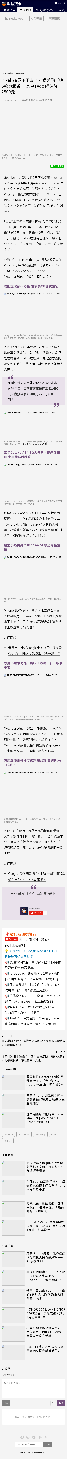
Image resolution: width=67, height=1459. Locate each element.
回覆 (61, 1403)
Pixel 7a (8, 1134)
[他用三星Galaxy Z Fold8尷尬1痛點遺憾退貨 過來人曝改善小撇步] (13, 1296)
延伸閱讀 (7, 1155)
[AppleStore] (45, 1437)
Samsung (40, 1134)
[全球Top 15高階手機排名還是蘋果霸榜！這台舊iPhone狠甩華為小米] (13, 1187)
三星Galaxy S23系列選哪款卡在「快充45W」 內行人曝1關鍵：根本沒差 (45, 1226)
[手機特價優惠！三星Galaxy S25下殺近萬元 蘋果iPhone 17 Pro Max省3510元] (13, 1278)
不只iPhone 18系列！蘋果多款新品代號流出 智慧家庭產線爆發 (45, 1099)
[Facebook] (21, 1437)
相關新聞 (7, 1245)
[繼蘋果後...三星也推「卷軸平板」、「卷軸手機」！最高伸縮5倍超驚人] (13, 1209)
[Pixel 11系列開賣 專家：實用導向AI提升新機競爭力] (13, 1352)
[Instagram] (27, 1437)
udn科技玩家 (7, 73)
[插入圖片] (53, 1403)
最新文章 (9, 10)
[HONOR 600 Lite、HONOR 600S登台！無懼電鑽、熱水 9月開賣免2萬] (13, 1315)
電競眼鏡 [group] (54, 18)
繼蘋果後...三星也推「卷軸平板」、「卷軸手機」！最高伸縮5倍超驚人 (45, 1207)
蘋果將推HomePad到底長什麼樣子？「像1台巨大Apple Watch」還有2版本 (45, 1080)
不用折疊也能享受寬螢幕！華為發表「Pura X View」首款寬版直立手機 (45, 1332)
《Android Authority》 (26, 259)
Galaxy (8, 1141)
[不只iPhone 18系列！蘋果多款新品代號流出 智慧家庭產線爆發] (13, 1101)
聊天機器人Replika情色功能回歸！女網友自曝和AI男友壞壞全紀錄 (45, 1166)
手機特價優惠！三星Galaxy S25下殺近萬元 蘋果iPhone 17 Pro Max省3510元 (45, 1276)
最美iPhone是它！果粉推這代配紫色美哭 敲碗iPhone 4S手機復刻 (45, 1257)
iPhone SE (24, 1134)
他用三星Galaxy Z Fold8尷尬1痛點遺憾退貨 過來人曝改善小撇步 (45, 1294)
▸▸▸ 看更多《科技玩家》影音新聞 (33, 893)
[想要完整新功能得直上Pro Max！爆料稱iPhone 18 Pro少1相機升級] (13, 1120)
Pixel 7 (54, 1134)
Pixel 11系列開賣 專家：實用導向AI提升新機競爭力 (45, 1348)
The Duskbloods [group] (14, 18)
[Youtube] (55, 3)
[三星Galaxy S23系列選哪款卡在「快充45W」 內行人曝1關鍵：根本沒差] (13, 1228)
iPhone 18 (9, 1069)
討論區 (6, 1369)
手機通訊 (25, 10)
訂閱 (47, 1444)
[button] (60, 3)
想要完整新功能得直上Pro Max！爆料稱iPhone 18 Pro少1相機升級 (44, 1118)
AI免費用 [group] (36, 18)
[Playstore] (39, 1437)
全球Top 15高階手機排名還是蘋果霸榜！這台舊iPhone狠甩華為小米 (45, 1185)
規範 (5, 1403)
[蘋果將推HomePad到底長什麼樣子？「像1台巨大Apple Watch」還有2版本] (13, 1082)
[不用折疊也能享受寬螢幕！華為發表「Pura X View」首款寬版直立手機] (13, 1334)
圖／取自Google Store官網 (35, 444)
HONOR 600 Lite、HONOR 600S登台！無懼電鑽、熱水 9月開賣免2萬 (45, 1313)
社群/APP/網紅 (45, 10)
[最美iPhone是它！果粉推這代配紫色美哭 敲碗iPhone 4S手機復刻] (13, 1259)
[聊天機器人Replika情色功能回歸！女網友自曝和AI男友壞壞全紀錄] (13, 1168)
